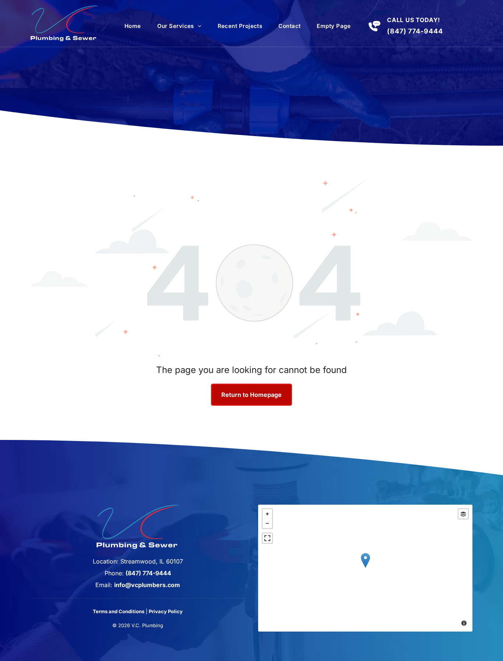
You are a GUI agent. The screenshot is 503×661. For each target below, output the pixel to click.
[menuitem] (132, 26)
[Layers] (463, 514)
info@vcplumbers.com (147, 585)
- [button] (267, 523)
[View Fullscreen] (267, 538)
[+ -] (365, 568)
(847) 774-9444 (415, 31)
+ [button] (267, 514)
